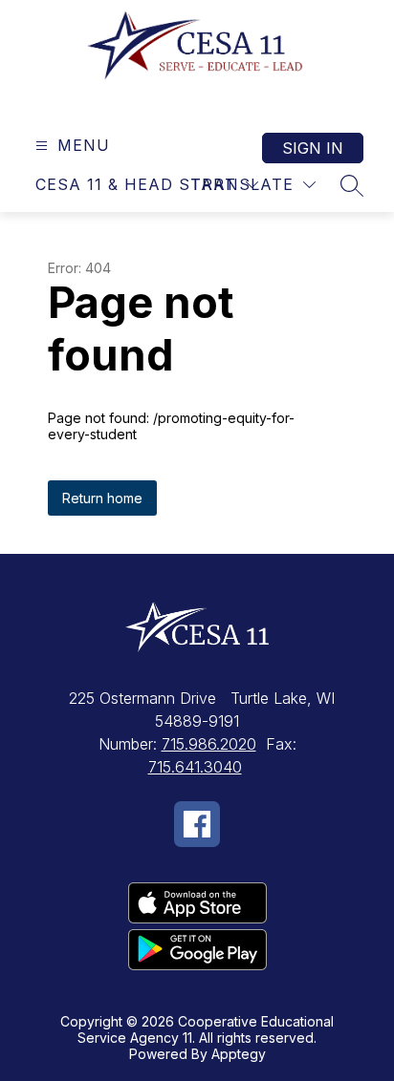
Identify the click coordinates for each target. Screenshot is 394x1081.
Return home (102, 498)
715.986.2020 (209, 743)
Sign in (312, 148)
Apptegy (238, 1054)
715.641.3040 (195, 766)
